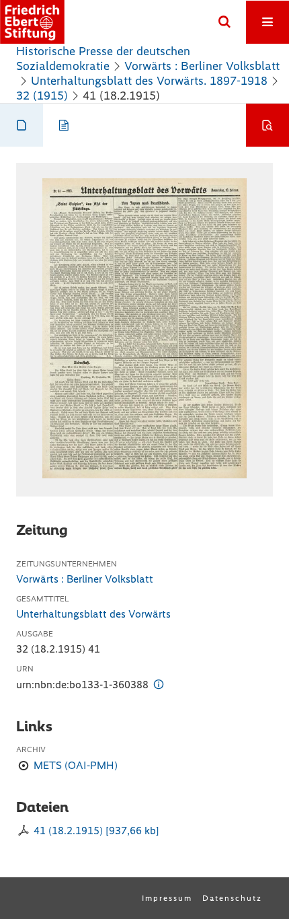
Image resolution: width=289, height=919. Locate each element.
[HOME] (32, 22)
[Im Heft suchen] (267, 125)
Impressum (167, 898)
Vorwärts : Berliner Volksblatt (202, 66)
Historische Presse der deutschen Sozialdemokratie (103, 58)
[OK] (224, 22)
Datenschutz (232, 898)
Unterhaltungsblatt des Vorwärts (93, 614)
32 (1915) (42, 95)
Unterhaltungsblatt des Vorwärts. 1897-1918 (149, 80)
